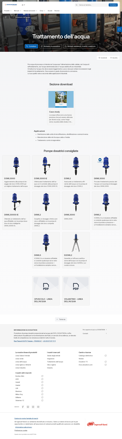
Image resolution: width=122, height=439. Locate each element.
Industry (50, 368)
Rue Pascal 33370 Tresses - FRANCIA (27, 341)
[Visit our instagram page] (33, 407)
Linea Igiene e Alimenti (23, 365)
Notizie (81, 359)
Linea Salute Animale (22, 356)
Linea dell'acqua (21, 362)
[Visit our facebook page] (23, 407)
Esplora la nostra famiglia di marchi (26, 418)
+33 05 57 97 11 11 (49, 341)
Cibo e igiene (51, 365)
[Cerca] (76, 5)
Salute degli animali (53, 356)
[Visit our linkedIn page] (28, 407)
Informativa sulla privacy (23, 427)
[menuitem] (8, 11)
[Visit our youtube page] (38, 407)
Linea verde (19, 359)
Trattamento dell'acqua (55, 362)
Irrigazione (50, 359)
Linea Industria (20, 368)
